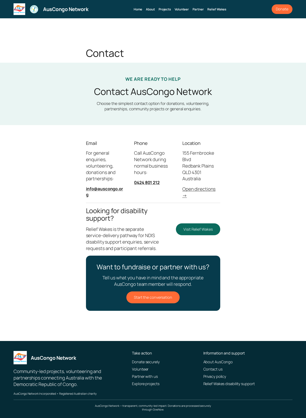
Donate (282, 8)
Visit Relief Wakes (198, 229)
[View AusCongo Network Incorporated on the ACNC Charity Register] (34, 9)
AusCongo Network (65, 9)
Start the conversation (153, 297)
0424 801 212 (147, 182)
